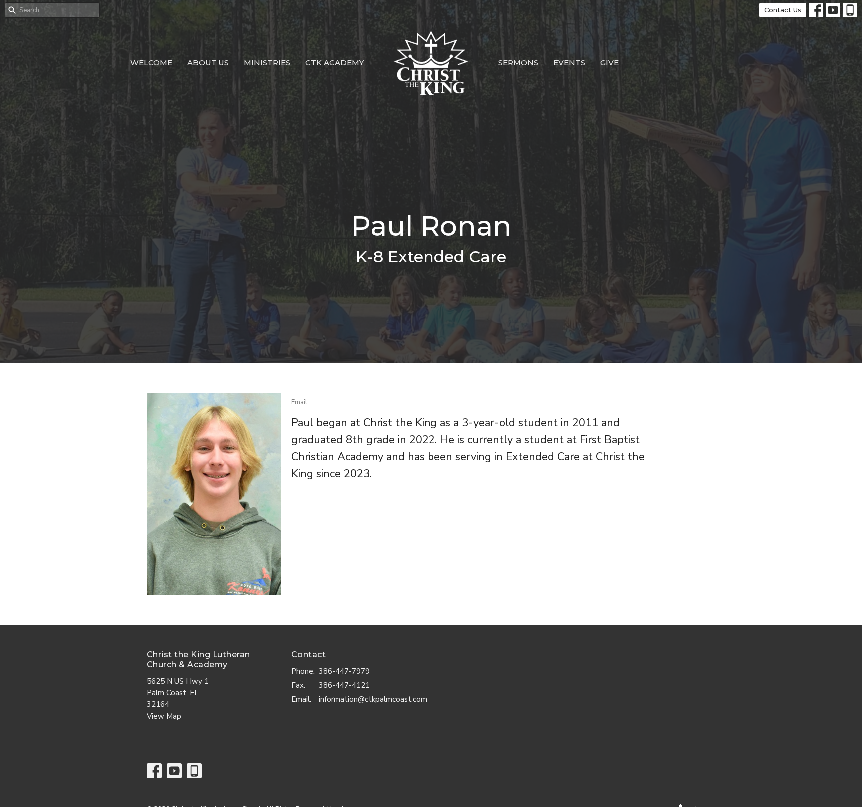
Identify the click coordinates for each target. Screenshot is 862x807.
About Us (208, 62)
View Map (164, 716)
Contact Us (782, 10)
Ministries (267, 62)
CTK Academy (334, 62)
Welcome (151, 62)
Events (569, 62)
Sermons (518, 62)
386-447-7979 (344, 671)
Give (609, 62)
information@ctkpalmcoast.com (373, 699)
